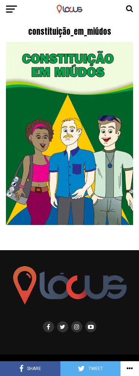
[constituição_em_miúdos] (69, 222)
